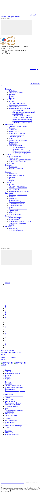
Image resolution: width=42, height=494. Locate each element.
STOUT (3, 365)
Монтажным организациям (18, 105)
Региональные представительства (20, 160)
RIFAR (3, 354)
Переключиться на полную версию (12, 483)
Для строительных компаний (22, 121)
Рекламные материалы (16, 135)
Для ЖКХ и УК (18, 114)
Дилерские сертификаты (17, 133)
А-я (2, 350)
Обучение (12, 128)
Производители (14, 131)
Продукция (8, 165)
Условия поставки (15, 214)
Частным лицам (14, 106)
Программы (13, 144)
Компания (8, 89)
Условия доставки (18, 149)
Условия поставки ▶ (15, 145)
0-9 (5, 350)
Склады (11, 163)
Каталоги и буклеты (15, 137)
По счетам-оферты (19, 147)
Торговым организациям (17, 103)
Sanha (3, 359)
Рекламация (13, 129)
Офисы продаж (14, 158)
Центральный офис (15, 156)
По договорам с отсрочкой (21, 151)
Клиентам (8, 99)
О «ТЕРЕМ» (13, 91)
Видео (11, 138)
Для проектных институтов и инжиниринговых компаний (22, 118)
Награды (11, 98)
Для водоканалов (18, 110)
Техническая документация (18, 140)
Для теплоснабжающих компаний (24, 112)
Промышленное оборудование (19, 191)
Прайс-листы (13, 167)
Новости (11, 96)
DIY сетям (12, 101)
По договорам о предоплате (22, 152)
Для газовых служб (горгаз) (22, 115)
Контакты (8, 154)
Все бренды (10, 350)
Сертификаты (13, 142)
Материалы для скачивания (18, 126)
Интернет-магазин (14, 17)
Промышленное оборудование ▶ (19, 108)
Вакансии (12, 94)
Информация (9, 124)
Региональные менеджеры (17, 161)
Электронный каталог (16, 168)
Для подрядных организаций (22, 122)
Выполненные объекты (16, 92)
